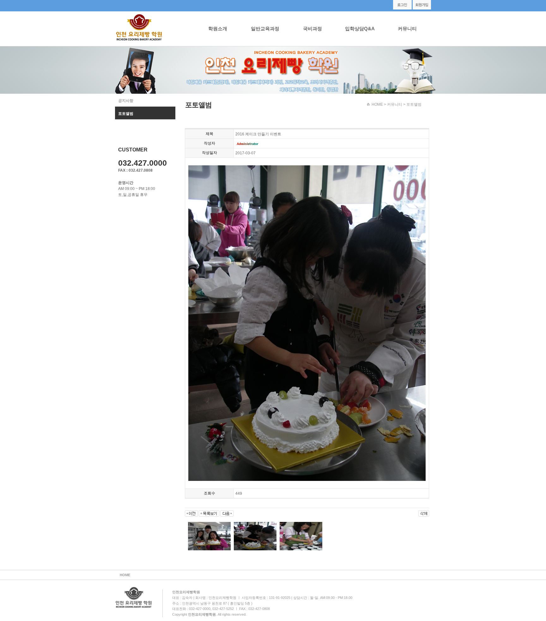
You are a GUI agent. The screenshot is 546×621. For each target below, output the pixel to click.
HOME (377, 104)
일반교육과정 (265, 28)
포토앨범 (125, 113)
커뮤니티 (407, 28)
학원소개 (217, 28)
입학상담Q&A (360, 28)
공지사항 (125, 100)
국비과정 (312, 28)
